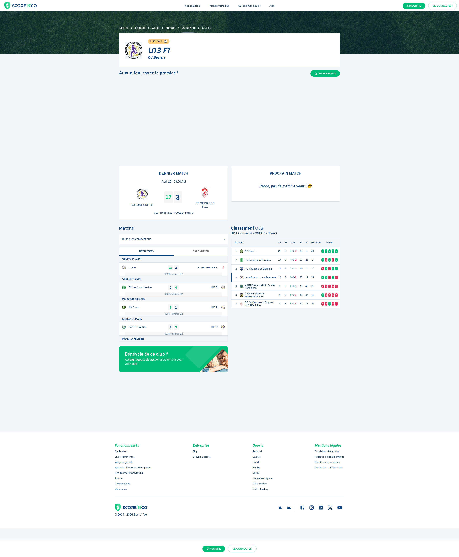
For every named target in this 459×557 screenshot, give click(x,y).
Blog (195, 451)
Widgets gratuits (124, 462)
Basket (256, 456)
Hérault (170, 27)
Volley (256, 472)
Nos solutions (192, 5)
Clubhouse (121, 489)
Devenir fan (327, 73)
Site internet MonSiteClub (129, 472)
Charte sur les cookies (327, 462)
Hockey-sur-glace (263, 478)
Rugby (256, 467)
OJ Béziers (189, 27)
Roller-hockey (260, 489)
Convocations (122, 483)
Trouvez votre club (219, 5)
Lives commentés (125, 456)
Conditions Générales (327, 451)
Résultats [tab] (146, 251)
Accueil (124, 27)
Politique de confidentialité (329, 456)
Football (140, 27)
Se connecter (442, 5)
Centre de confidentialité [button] (328, 467)
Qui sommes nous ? (249, 5)
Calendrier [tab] (201, 251)
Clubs (155, 27)
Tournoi (119, 478)
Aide (272, 5)
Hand (256, 462)
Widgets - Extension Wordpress (132, 467)
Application (121, 451)
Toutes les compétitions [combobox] (136, 239)
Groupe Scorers (202, 456)
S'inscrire (414, 5)
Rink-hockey (260, 483)
